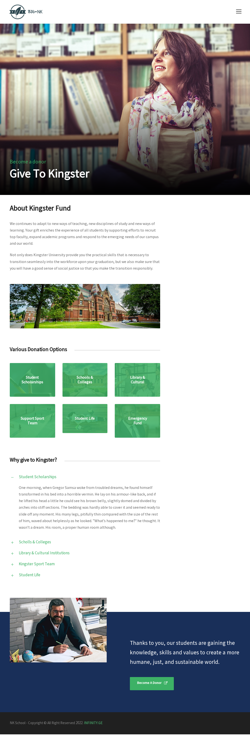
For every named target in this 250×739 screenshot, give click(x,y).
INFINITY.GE (93, 723)
